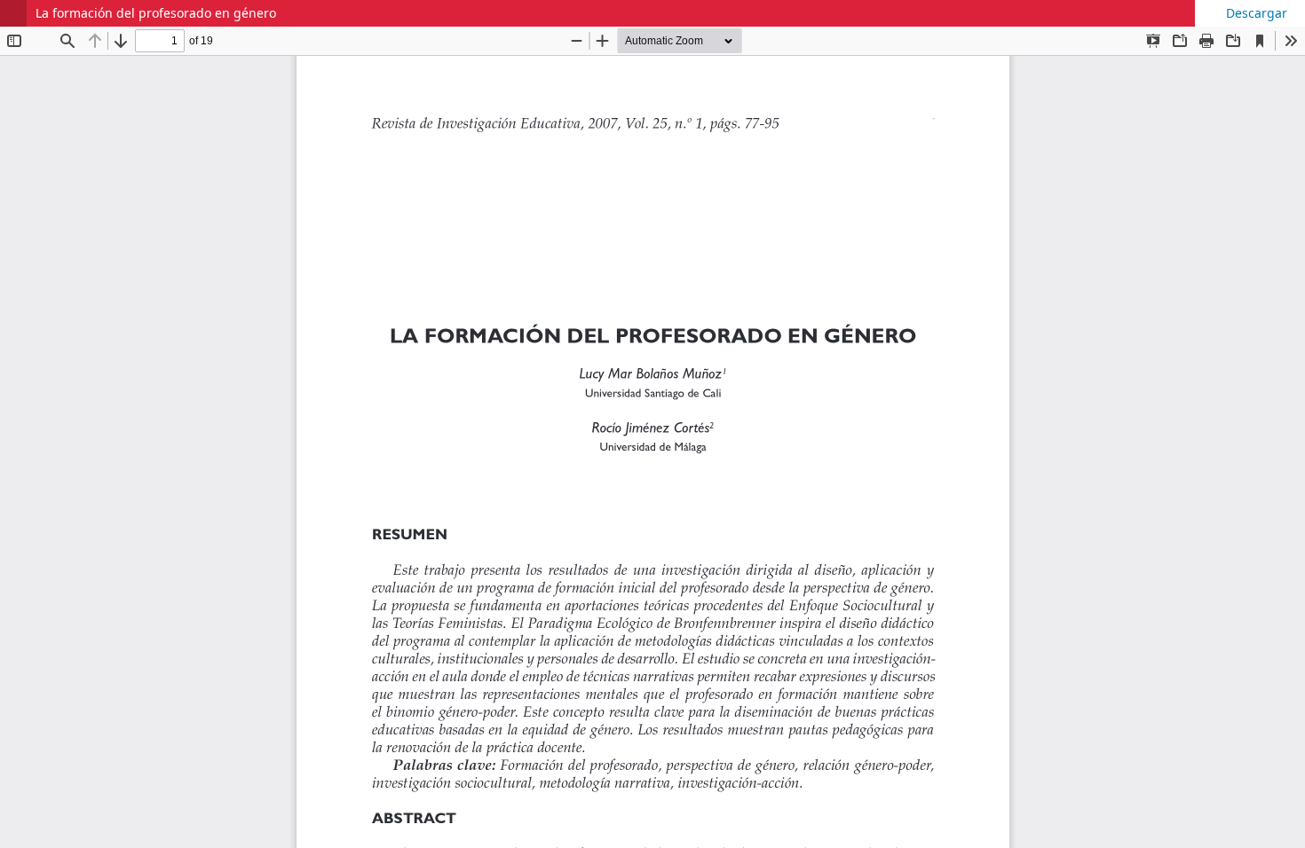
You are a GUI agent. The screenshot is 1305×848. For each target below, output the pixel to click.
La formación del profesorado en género (156, 12)
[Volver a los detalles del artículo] (13, 13)
